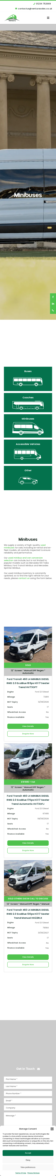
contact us (24, 578)
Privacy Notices (33, 1173)
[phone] (53, 310)
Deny (28, 1160)
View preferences (28, 1167)
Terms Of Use (20, 1173)
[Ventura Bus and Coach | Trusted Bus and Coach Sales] (12, 15)
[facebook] (53, 297)
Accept (28, 1153)
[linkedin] (53, 304)
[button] (52, 1129)
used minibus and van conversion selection (23, 559)
